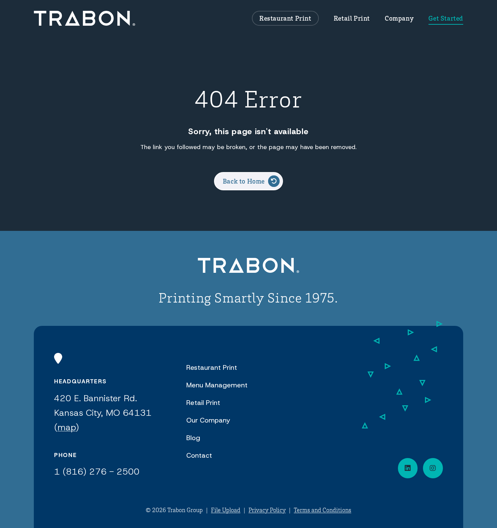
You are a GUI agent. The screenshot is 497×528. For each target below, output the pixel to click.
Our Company (208, 420)
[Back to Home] (248, 266)
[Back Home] (84, 18)
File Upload (225, 509)
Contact (199, 455)
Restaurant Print (285, 18)
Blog (193, 437)
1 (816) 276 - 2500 (97, 471)
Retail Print (352, 18)
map (66, 427)
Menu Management (216, 385)
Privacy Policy (267, 509)
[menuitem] (285, 18)
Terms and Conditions (322, 509)
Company (399, 18)
